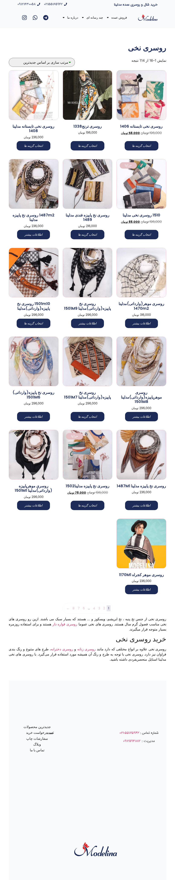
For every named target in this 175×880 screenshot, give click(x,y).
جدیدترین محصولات (37, 726)
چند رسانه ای (94, 17)
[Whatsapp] (35, 17)
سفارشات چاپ (37, 738)
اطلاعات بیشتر (33, 234)
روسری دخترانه (62, 649)
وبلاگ (37, 744)
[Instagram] (24, 17)
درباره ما (72, 17)
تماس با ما (37, 750)
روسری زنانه (86, 649)
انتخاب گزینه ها (141, 146)
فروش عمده (119, 17)
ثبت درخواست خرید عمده (40, 732)
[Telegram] (45, 17)
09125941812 (132, 741)
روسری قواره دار (64, 624)
